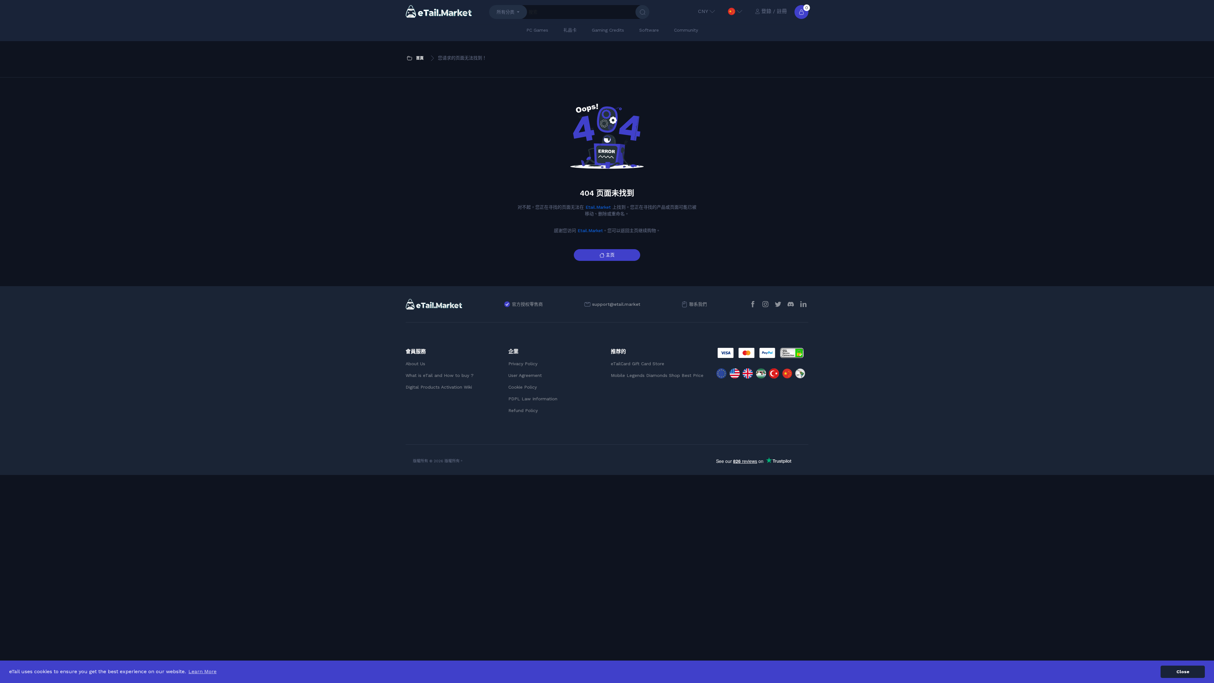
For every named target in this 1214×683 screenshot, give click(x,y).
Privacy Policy (522, 363)
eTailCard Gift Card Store (637, 363)
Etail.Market (598, 207)
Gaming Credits (608, 30)
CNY (703, 11)
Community (686, 30)
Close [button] (1182, 671)
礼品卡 (570, 30)
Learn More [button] (202, 671)
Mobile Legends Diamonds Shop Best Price (657, 375)
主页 (610, 254)
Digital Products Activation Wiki (439, 387)
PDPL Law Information (532, 398)
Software (649, 30)
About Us (415, 363)
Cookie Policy (522, 387)
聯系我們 (698, 304)
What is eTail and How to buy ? (440, 375)
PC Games (537, 30)
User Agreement (525, 375)
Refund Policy (523, 410)
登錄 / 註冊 (774, 11)
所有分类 (505, 12)
